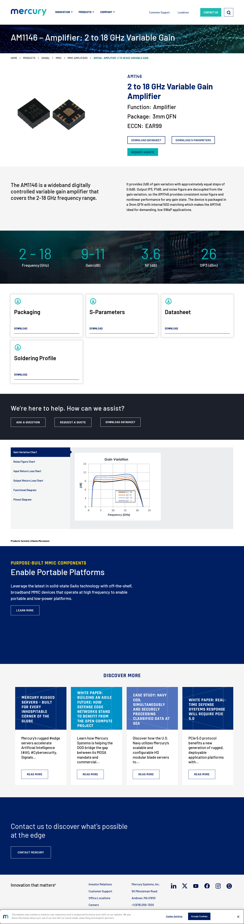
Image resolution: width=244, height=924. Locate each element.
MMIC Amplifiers (78, 58)
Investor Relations (100, 884)
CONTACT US (211, 12)
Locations (183, 12)
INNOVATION (62, 12)
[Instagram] (218, 886)
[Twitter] (185, 886)
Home (14, 58)
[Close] (238, 917)
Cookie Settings (174, 916)
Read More (35, 774)
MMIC (59, 58)
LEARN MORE (25, 610)
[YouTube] (196, 886)
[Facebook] (207, 886)
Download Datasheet (146, 140)
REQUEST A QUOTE (142, 152)
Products (29, 58)
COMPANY (106, 12)
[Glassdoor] (229, 886)
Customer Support (159, 12)
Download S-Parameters (193, 140)
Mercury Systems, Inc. (146, 884)
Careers (94, 904)
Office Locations (99, 898)
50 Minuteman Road (144, 891)
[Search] (228, 12)
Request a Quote (73, 422)
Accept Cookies (199, 916)
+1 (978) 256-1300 (143, 904)
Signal (45, 58)
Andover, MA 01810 (144, 898)
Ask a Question (28, 422)
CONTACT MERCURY (31, 852)
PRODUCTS (85, 12)
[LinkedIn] (174, 886)
